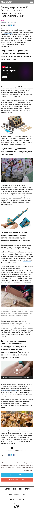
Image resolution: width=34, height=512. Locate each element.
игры (2, 20)
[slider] (15, 377)
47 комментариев (18, 447)
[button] (17, 370)
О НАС (23, 494)
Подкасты (7, 489)
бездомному (5, 142)
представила (8, 32)
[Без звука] (28, 377)
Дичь (14, 489)
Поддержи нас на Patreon (18, 479)
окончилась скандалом (9, 390)
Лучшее (16, 494)
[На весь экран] (31, 377)
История (27, 489)
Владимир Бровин (5, 22)
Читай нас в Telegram (18, 474)
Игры (10, 494)
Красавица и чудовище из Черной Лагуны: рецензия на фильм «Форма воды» (9, 465)
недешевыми (27, 260)
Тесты (20, 489)
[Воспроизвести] (3, 377)
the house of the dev (17, 499)
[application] (17, 370)
